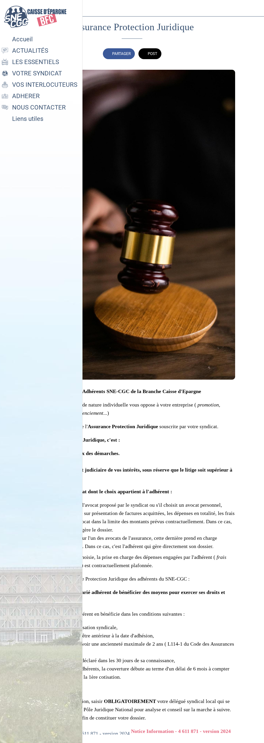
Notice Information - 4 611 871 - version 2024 (181, 731)
